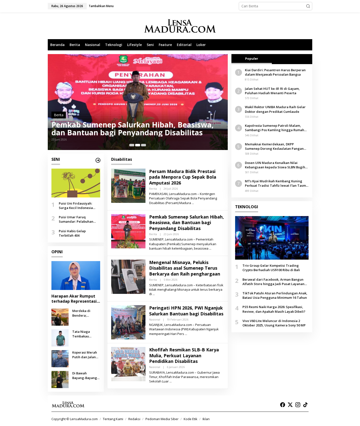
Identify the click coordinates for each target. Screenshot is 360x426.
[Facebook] (282, 405)
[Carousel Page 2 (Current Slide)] (137, 145)
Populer (251, 58)
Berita (58, 115)
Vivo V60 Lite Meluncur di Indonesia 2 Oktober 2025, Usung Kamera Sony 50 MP (274, 323)
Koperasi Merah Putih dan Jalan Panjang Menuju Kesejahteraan (85, 354)
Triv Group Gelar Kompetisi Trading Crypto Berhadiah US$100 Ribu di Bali (271, 267)
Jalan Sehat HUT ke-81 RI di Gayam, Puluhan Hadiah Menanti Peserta (272, 90)
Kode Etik (190, 419)
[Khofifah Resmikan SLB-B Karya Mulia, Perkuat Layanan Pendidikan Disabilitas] (170, 381)
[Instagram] (298, 405)
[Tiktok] (305, 405)
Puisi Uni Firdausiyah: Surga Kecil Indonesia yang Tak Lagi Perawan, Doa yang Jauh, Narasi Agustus (77, 205)
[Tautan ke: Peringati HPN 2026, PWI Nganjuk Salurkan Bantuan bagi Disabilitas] (128, 322)
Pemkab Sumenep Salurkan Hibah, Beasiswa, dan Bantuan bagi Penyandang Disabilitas (132, 129)
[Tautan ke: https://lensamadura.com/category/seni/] (98, 160)
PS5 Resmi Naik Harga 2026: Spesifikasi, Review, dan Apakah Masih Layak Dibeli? (273, 309)
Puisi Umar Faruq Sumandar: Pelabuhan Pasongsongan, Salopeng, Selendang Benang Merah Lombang (79, 219)
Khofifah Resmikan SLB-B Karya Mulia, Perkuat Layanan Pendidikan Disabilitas (184, 355)
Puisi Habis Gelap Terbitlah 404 (72, 233)
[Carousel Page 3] (143, 145)
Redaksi (134, 419)
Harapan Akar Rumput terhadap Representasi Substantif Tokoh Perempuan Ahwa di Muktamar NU (74, 299)
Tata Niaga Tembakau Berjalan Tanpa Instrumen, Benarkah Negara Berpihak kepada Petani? (86, 333)
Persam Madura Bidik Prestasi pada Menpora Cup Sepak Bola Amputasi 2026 (182, 177)
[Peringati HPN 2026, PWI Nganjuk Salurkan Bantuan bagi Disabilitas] (186, 334)
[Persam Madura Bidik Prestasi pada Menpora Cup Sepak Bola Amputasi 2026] (193, 203)
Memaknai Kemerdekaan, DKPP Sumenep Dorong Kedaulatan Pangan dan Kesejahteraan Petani (274, 146)
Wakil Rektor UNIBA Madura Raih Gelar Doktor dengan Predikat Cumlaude (275, 109)
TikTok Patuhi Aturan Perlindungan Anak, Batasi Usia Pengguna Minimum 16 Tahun (274, 295)
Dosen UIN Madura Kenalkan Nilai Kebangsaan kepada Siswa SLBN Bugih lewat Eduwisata (275, 165)
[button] (308, 6)
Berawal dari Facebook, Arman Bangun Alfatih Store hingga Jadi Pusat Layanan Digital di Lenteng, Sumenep (273, 281)
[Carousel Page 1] (131, 145)
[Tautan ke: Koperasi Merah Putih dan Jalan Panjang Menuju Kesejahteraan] (60, 358)
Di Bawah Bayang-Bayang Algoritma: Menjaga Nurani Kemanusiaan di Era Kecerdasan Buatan (85, 375)
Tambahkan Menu (101, 6)
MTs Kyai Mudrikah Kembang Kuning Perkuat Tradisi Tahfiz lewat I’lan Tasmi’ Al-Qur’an (276, 183)
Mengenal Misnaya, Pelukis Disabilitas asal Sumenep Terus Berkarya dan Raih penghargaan (184, 268)
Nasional (154, 319)
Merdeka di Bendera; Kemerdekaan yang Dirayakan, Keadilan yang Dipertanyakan (85, 313)
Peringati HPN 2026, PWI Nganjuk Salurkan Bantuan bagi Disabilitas (186, 310)
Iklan (206, 419)
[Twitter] (290, 405)
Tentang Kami (113, 419)
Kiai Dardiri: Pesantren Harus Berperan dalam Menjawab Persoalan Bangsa (275, 72)
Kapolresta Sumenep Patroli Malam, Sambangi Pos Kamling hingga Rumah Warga (274, 127)
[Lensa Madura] (180, 25)
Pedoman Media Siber (162, 419)
